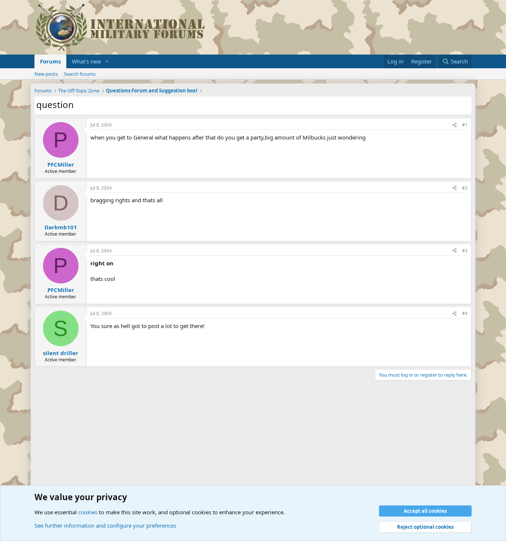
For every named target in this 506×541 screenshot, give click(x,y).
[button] (107, 61)
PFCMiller (60, 164)
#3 (464, 250)
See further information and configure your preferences (105, 525)
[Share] (454, 125)
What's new (86, 61)
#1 (464, 125)
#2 (464, 188)
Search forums (80, 74)
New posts (46, 74)
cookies (87, 512)
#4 (464, 313)
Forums (50, 61)
